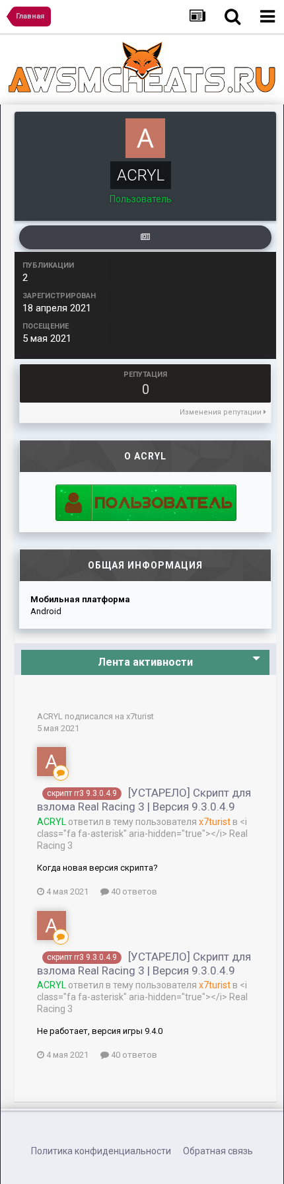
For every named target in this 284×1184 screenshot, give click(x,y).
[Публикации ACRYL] (145, 237)
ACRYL (50, 716)
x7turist (140, 716)
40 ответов (133, 891)
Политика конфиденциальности (101, 1151)
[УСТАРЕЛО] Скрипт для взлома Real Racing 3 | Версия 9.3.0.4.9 (144, 799)
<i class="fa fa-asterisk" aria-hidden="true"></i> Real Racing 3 (142, 833)
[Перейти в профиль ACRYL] (51, 761)
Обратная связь (218, 1151)
